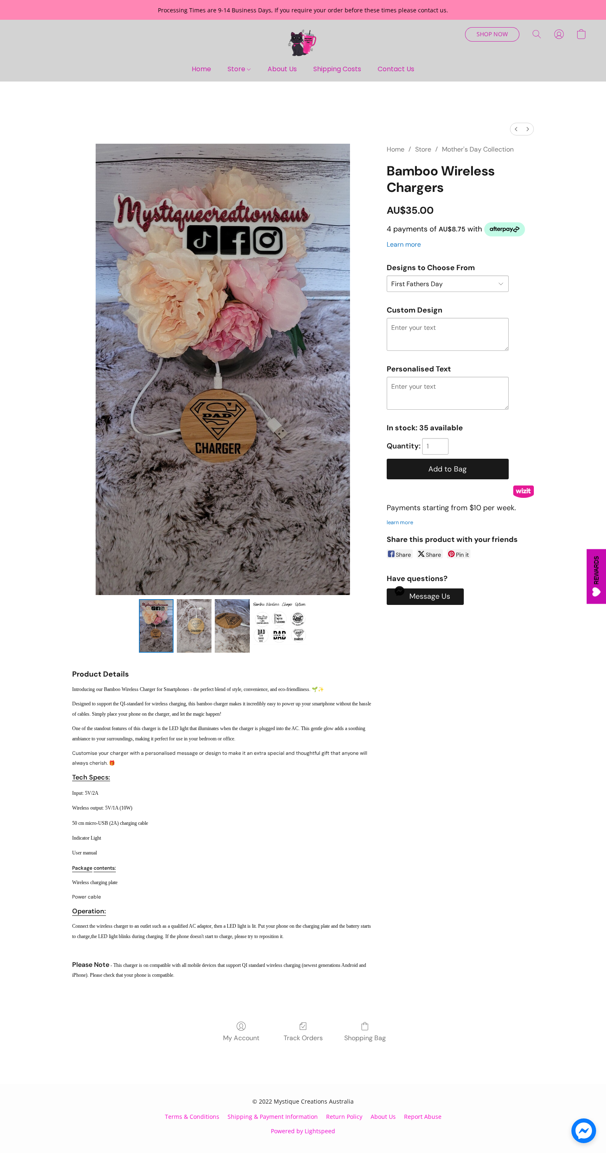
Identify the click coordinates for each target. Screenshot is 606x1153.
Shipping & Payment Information (273, 1116)
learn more (400, 522)
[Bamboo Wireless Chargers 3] (280, 626)
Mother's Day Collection (478, 149)
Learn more (404, 244)
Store (237, 69)
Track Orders (303, 1038)
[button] (303, 42)
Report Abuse (423, 1116)
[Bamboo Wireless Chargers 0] (156, 626)
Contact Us (396, 69)
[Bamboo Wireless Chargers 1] (194, 626)
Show (596, 576)
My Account (241, 1038)
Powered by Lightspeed (303, 1131)
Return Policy (344, 1116)
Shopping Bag (365, 1038)
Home (201, 69)
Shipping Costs (337, 69)
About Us (282, 69)
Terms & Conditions (192, 1116)
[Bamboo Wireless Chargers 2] (232, 626)
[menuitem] (516, 129)
